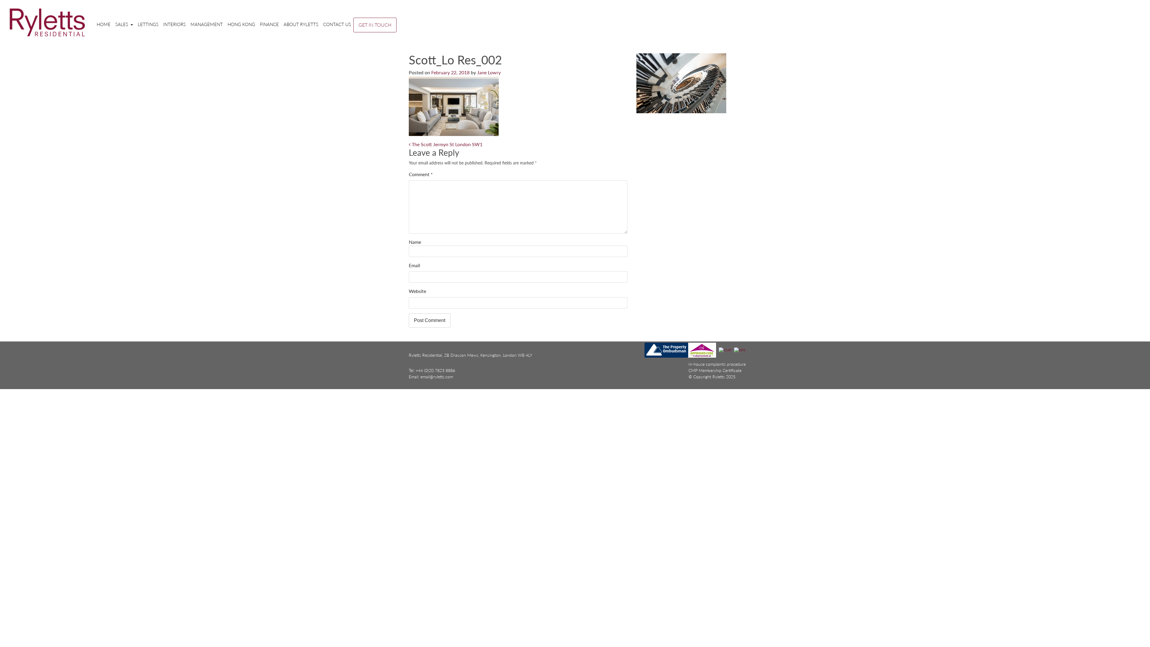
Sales (122, 24)
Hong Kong (241, 24)
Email (414, 265)
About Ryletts (301, 24)
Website (417, 291)
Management (206, 24)
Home (104, 24)
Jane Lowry (489, 72)
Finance (269, 24)
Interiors (174, 24)
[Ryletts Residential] (47, 22)
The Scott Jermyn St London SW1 (446, 144)
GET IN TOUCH (374, 25)
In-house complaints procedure (717, 364)
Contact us (337, 24)
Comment (421, 174)
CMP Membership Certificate (715, 370)
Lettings (148, 24)
